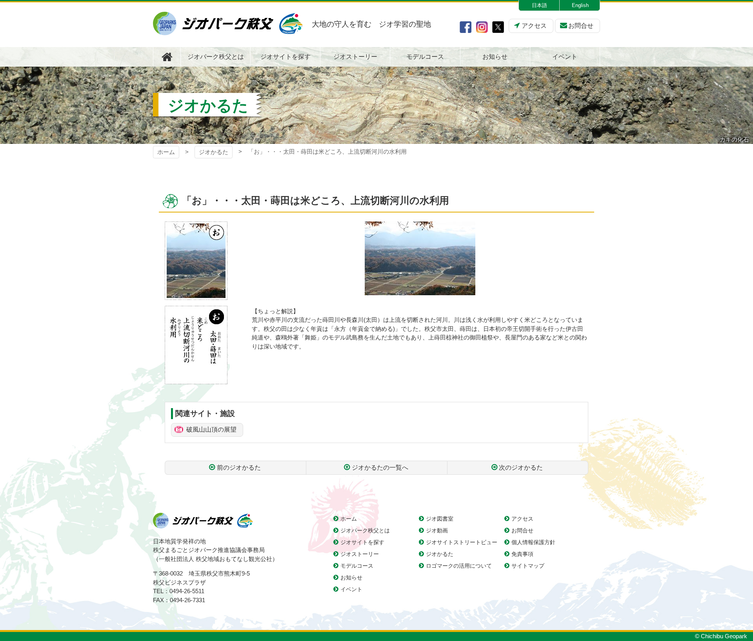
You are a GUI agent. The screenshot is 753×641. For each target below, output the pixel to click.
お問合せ (580, 25)
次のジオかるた (521, 467)
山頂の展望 (211, 429)
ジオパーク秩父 (228, 23)
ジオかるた (213, 152)
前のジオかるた (239, 467)
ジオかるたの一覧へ (380, 467)
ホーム (166, 152)
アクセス (534, 25)
